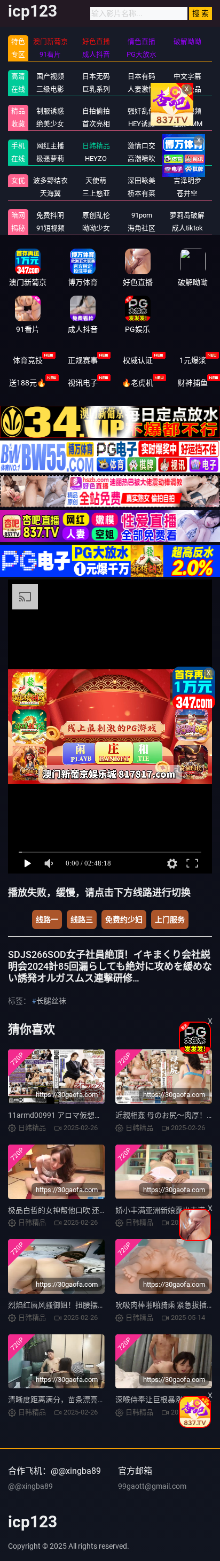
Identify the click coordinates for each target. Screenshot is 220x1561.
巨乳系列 (96, 89)
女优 (18, 180)
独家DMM (187, 124)
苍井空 (187, 193)
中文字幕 (187, 76)
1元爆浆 (192, 360)
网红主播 (50, 146)
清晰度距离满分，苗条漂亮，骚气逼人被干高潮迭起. (95, 1399)
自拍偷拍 (96, 111)
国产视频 (50, 76)
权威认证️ (138, 360)
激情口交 (141, 146)
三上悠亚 (96, 193)
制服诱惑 (50, 111)
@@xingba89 (30, 1486)
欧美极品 (187, 89)
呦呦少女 (96, 228)
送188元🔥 (27, 382)
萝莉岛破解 (187, 215)
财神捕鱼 (193, 382)
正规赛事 (83, 360)
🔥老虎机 (137, 382)
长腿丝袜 (51, 1000)
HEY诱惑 (141, 124)
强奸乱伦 (141, 111)
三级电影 (50, 89)
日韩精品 (96, 146)
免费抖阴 (50, 215)
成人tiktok (187, 228)
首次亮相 (96, 124)
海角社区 (141, 228)
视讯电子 (83, 382)
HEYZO (96, 158)
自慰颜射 (187, 158)
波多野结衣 (50, 180)
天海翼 (50, 193)
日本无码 (96, 76)
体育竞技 (28, 360)
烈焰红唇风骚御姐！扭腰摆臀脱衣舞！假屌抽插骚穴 (94, 1305)
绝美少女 (50, 124)
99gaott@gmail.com (152, 1486)
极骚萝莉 (50, 158)
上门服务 (170, 919)
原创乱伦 (96, 215)
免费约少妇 (124, 919)
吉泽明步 (187, 180)
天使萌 (95, 180)
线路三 (81, 919)
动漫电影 (187, 146)
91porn (141, 215)
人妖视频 (187, 111)
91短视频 (50, 228)
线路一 (47, 919)
